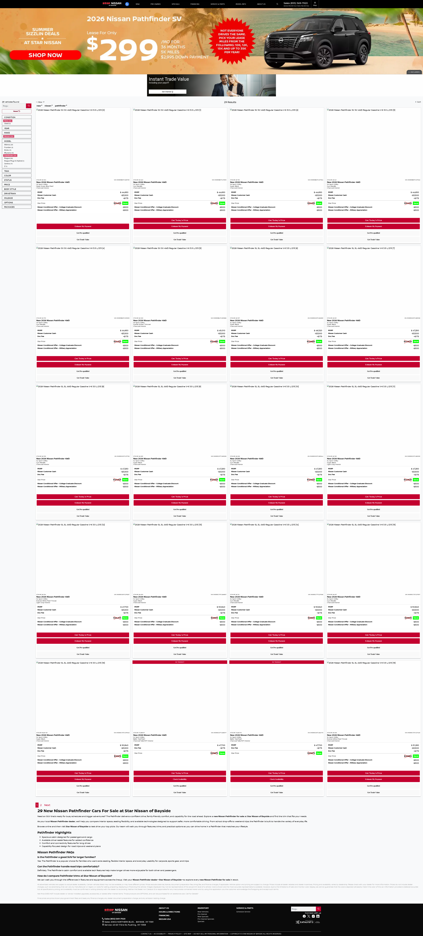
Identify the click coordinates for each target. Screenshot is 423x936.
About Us (164, 908)
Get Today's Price (179, 220)
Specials (201, 921)
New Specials (203, 916)
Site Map (188, 934)
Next (420, 41)
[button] (127, 4)
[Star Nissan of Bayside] (112, 3)
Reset (15, 111)
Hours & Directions (169, 912)
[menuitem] (17, 120)
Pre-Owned (202, 914)
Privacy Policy (175, 934)
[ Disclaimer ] (414, 72)
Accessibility (160, 934)
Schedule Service (243, 912)
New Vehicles (203, 912)
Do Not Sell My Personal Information (211, 934)
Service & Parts (244, 908)
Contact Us (146, 934)
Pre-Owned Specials (206, 919)
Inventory (203, 908)
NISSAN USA (165, 919)
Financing (164, 915)
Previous (3, 41)
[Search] (28, 105)
